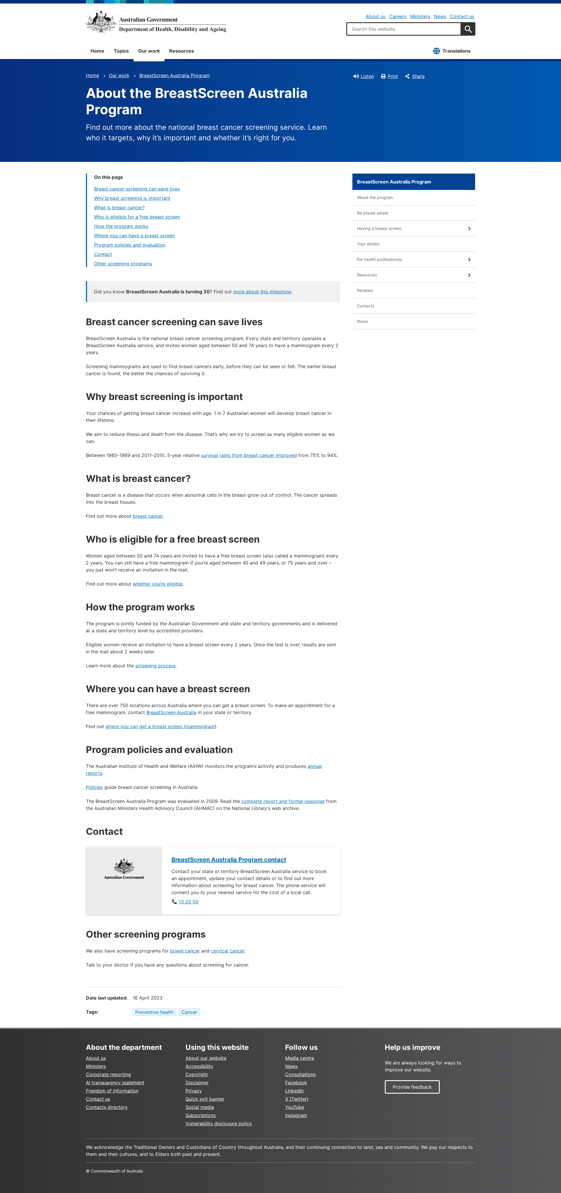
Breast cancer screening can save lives (137, 189)
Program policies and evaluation (129, 245)
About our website (206, 1058)
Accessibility (199, 1066)
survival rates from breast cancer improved (249, 455)
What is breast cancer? (119, 207)
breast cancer (148, 516)
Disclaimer (197, 1082)
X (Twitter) (297, 1099)
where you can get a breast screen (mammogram (160, 726)
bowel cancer (185, 951)
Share (418, 76)
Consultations (300, 1074)
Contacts (365, 305)
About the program (375, 197)
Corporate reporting (108, 1074)
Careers (397, 16)
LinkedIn (294, 1091)
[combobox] (403, 29)
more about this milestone (262, 292)
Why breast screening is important (132, 198)
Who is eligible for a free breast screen (137, 217)
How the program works (121, 226)
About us (375, 16)
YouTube (294, 1107)
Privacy (194, 1091)
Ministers (420, 16)
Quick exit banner (205, 1099)
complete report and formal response (283, 801)
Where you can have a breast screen (134, 235)
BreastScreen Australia (171, 712)
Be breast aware (372, 212)
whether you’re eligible (158, 584)
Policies (94, 787)
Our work (149, 51)
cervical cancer (227, 951)
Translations (456, 51)
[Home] (156, 22)
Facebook (296, 1082)
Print (393, 76)
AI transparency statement (115, 1082)
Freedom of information (112, 1091)
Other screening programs (123, 263)
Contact (103, 254)
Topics (121, 51)
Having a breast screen (379, 228)
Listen (367, 76)
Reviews (365, 290)
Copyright (197, 1074)
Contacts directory (107, 1107)
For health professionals (379, 259)
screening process (155, 666)
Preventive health (154, 1012)
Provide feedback (412, 1087)
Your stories (368, 243)
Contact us (462, 16)
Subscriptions (201, 1115)
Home (97, 51)
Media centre (299, 1058)
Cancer (189, 1012)
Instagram (296, 1115)
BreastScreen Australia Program (174, 75)
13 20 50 (188, 902)
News (440, 16)
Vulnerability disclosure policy (219, 1123)
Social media (200, 1107)
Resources (181, 51)
